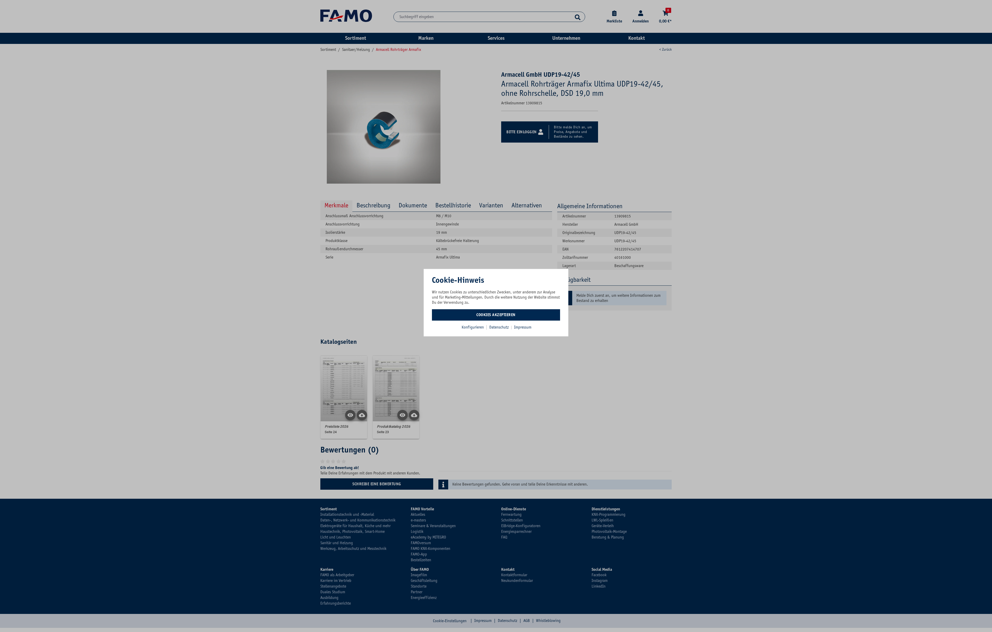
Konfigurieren (473, 327)
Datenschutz (499, 327)
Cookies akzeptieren (496, 315)
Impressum (522, 327)
